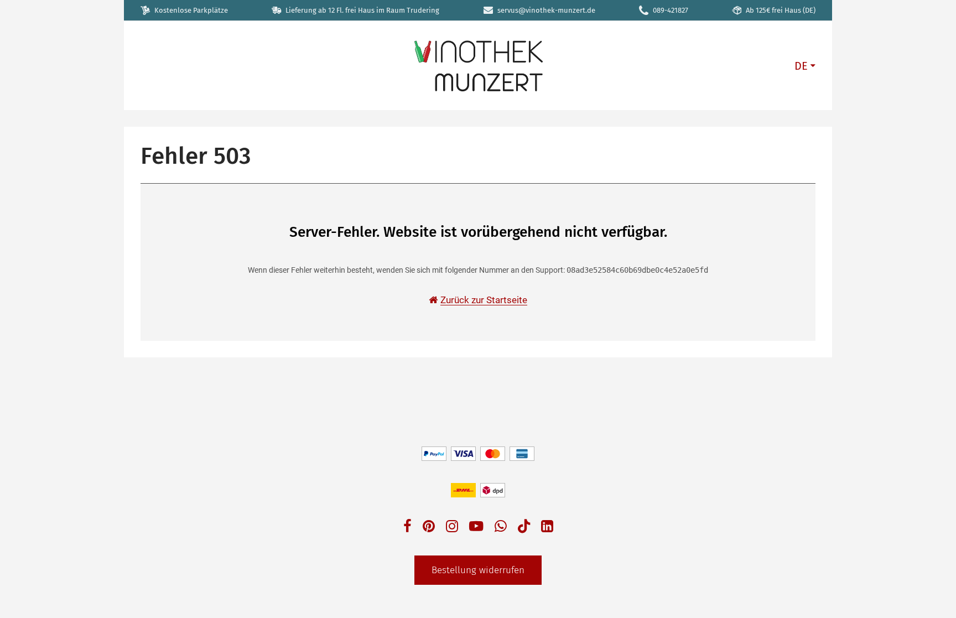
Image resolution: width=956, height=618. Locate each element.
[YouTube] (476, 527)
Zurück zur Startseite (483, 299)
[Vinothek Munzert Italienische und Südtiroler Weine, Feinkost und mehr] (478, 65)
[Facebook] (407, 527)
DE (801, 65)
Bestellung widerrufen (478, 570)
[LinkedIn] (547, 527)
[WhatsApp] (501, 527)
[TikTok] (524, 528)
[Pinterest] (429, 527)
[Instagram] (452, 527)
